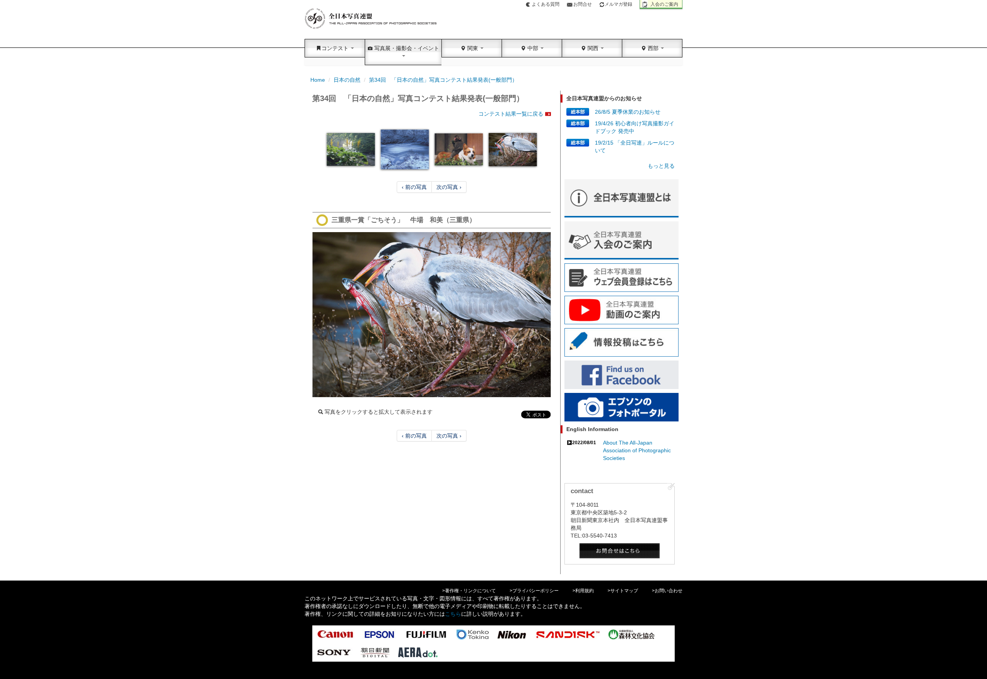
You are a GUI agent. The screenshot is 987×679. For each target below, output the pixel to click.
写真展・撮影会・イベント (406, 48)
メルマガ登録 (618, 4)
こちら (453, 614)
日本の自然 (346, 80)
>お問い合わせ (667, 590)
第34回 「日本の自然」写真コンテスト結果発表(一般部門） (443, 80)
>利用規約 (583, 590)
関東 (473, 48)
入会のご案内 (664, 4)
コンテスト (336, 48)
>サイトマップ (623, 590)
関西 (593, 48)
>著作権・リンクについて (469, 590)
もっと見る (661, 166)
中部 (533, 48)
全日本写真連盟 (371, 18)
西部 (653, 48)
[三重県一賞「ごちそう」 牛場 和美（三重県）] (431, 314)
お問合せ (582, 4)
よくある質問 (545, 4)
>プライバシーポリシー (534, 590)
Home (317, 80)
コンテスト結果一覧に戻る (510, 114)
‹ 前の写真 (414, 187)
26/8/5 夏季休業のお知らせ (627, 112)
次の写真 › (448, 187)
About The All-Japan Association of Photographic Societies (637, 450)
